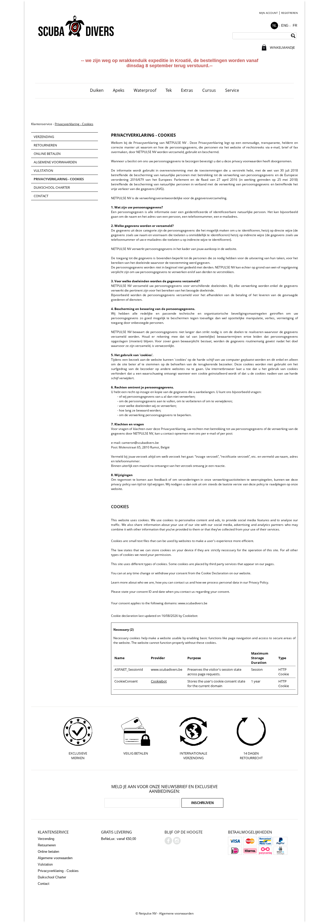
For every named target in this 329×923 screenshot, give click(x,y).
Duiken (97, 90)
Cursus (209, 90)
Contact (41, 196)
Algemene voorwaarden (55, 162)
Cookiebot (190, 616)
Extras (187, 90)
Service (232, 90)
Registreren (289, 13)
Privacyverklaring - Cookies (74, 124)
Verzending (44, 136)
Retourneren (45, 145)
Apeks (118, 90)
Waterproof (145, 90)
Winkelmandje (282, 47)
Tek (169, 90)
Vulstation (43, 170)
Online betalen (47, 153)
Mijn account (268, 13)
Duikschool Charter (52, 187)
